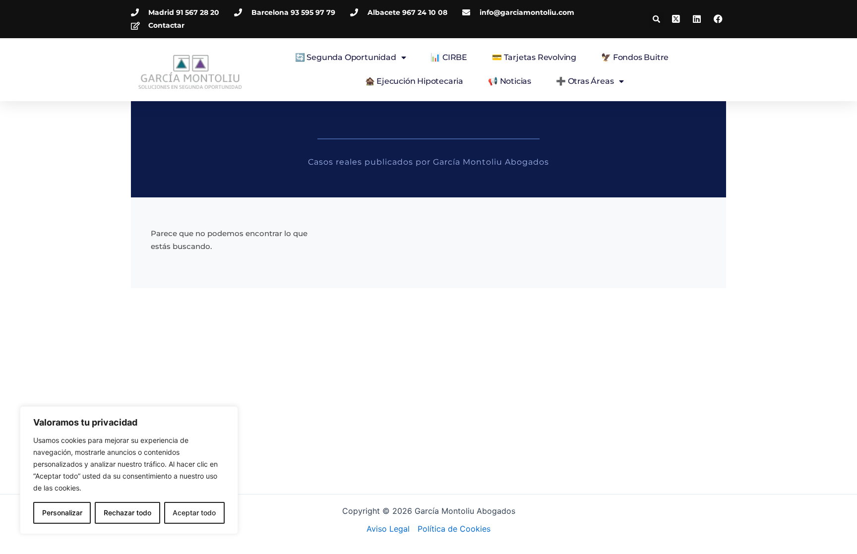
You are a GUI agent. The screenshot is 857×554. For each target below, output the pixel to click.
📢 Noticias (509, 81)
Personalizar (62, 512)
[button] (656, 18)
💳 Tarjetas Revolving (534, 57)
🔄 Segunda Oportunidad (345, 57)
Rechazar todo (127, 512)
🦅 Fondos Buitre (635, 57)
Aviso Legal (388, 529)
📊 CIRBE (448, 57)
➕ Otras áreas (584, 81)
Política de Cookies (454, 529)
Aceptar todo (194, 512)
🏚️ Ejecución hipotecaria (414, 81)
